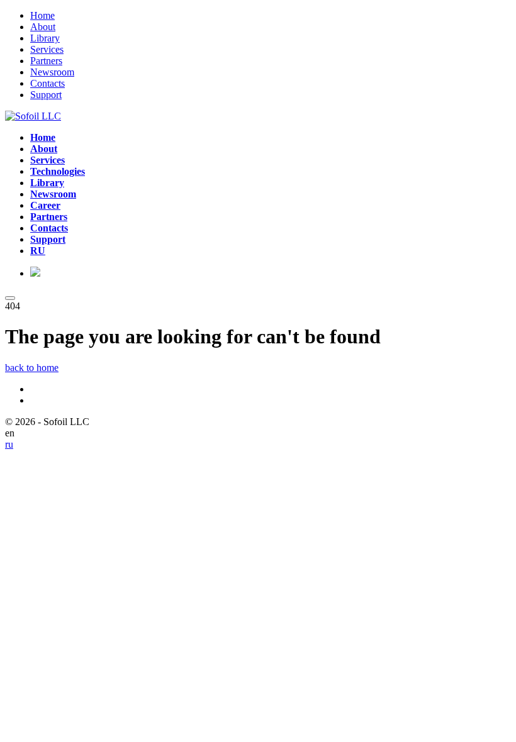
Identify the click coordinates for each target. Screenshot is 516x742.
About (42, 26)
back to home (32, 367)
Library (45, 38)
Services (47, 49)
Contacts (47, 83)
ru (9, 444)
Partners (46, 60)
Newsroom (52, 72)
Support (46, 94)
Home (42, 15)
